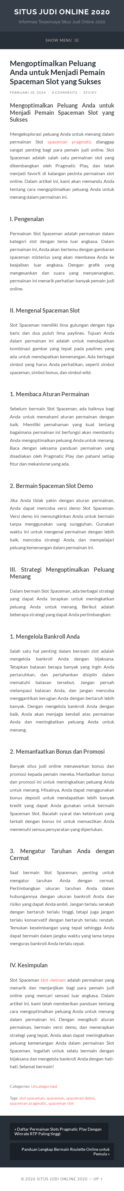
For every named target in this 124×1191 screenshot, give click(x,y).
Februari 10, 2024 (28, 92)
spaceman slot (61, 1103)
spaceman (55, 1098)
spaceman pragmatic (70, 141)
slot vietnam (53, 980)
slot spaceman (32, 1098)
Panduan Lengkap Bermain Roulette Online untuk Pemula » (66, 1151)
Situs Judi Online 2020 (62, 11)
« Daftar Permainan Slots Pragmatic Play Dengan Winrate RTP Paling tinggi (58, 1131)
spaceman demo (80, 1098)
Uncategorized (44, 1086)
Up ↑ (98, 1179)
